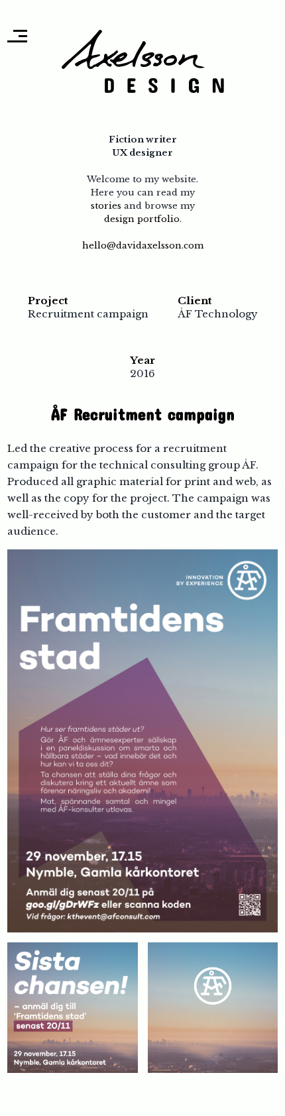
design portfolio (142, 219)
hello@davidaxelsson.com (142, 245)
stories (106, 205)
